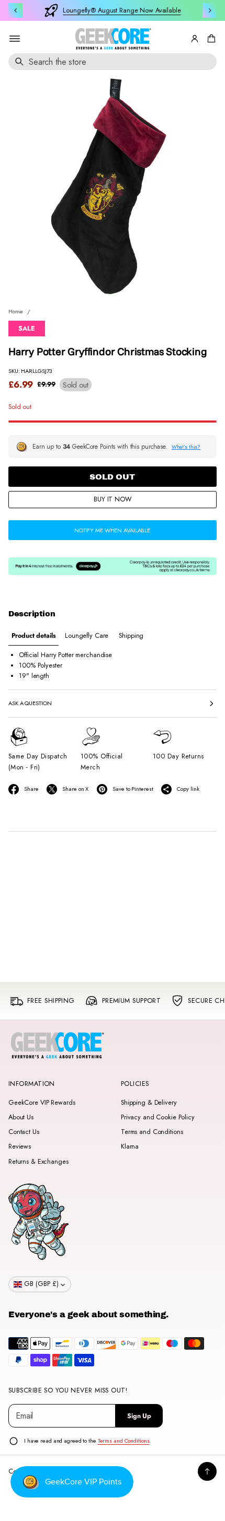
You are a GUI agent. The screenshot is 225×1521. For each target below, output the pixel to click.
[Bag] (210, 38)
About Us (20, 1117)
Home (15, 311)
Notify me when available (112, 530)
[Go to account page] (194, 38)
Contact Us (23, 1132)
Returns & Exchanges (38, 1161)
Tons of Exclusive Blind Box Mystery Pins (122, 10)
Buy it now (112, 499)
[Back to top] (207, 1471)
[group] (33, 636)
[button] (210, 38)
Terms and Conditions (152, 1132)
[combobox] (112, 61)
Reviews (19, 1146)
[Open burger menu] (14, 38)
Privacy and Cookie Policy (158, 1117)
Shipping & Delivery (149, 1102)
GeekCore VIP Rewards (41, 1102)
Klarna (130, 1146)
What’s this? (186, 447)
